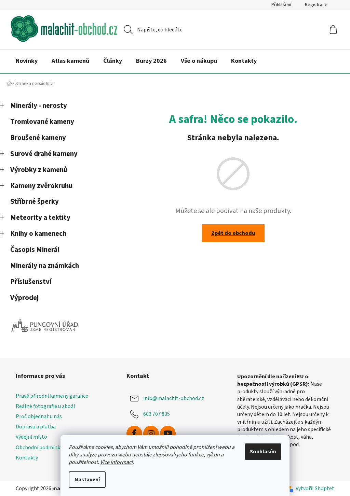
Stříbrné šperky (34, 202)
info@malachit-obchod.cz (173, 398)
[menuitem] (26, 61)
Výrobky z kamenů (38, 170)
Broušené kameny (38, 138)
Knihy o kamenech (38, 234)
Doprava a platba (36, 426)
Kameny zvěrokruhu (41, 186)
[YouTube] (168, 433)
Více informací (116, 462)
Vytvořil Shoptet (315, 488)
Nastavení (87, 479)
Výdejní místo (31, 437)
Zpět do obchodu (233, 233)
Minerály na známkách (44, 266)
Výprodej (24, 298)
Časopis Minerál (34, 250)
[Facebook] (134, 433)
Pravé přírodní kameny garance (52, 396)
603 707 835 (156, 414)
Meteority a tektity (40, 218)
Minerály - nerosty (38, 106)
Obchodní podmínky (39, 447)
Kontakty (27, 458)
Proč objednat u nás (39, 416)
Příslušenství (30, 282)
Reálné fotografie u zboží (45, 406)
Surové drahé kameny (44, 154)
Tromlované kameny (42, 122)
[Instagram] (151, 433)
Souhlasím (263, 451)
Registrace (316, 4)
